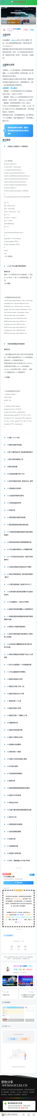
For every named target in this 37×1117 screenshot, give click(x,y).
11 (24, 969)
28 (20, 969)
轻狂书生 (10, 29)
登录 (13, 1039)
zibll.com (14, 40)
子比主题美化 (11, 22)
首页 (4, 22)
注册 (25, 1039)
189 (16, 969)
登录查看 (19, 882)
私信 (32, 30)
